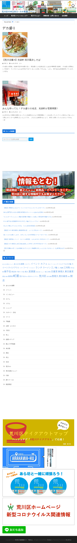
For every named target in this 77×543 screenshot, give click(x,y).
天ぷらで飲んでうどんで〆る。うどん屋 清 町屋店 (19, 226)
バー (21, 268)
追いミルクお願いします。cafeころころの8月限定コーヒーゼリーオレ (25, 235)
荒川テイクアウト (33, 276)
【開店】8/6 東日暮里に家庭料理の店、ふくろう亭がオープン (23, 230)
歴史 (3, 276)
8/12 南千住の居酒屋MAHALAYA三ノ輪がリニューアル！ (21, 221)
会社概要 (64, 16)
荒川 (21, 276)
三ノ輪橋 (60, 268)
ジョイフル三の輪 (64, 264)
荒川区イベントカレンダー (19, 16)
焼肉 (6, 276)
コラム (8, 303)
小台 (22, 272)
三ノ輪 (54, 267)
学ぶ (7, 335)
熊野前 (10, 276)
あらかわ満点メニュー (7, 264)
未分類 (8, 348)
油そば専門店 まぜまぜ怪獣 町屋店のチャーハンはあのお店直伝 (23, 212)
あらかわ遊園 (19, 264)
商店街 (13, 272)
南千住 (7, 271)
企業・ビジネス (11, 326)
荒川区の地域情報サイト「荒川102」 (24, 540)
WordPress (68, 540)
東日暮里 (69, 271)
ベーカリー (32, 268)
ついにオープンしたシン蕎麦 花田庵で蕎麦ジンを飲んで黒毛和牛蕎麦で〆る (27, 217)
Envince (49, 540)
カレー (50, 264)
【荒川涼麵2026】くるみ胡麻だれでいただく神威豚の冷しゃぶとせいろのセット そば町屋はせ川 (33, 248)
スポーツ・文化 (11, 312)
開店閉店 (9, 384)
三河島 (67, 267)
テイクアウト (14, 267)
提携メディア (10, 339)
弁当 (37, 272)
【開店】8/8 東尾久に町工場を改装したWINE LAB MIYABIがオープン (25, 244)
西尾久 (55, 276)
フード (5, 34)
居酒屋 (31, 271)
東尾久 (61, 271)
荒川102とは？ (35, 16)
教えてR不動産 (10, 344)
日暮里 (54, 271)
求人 (7, 357)
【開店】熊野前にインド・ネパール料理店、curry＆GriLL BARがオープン (26, 239)
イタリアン (27, 264)
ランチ (38, 267)
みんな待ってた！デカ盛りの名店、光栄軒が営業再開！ (30, 108)
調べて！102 (10, 380)
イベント (35, 263)
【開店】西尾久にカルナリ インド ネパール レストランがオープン (24, 208)
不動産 (8, 321)
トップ (6, 16)
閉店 (69, 276)
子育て (19, 272)
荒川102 (25, 276)
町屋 (16, 276)
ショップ (55, 264)
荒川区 (42, 276)
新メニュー (42, 272)
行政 (7, 375)
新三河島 (48, 272)
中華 (71, 268)
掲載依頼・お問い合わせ (51, 16)
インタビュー (10, 294)
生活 (7, 362)
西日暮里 (63, 276)
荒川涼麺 (49, 276)
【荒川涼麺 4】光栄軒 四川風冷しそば (21, 59)
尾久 (26, 272)
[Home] (12, 22)
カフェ (44, 263)
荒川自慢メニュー (11, 371)
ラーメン (47, 267)
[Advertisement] (38, 156)
